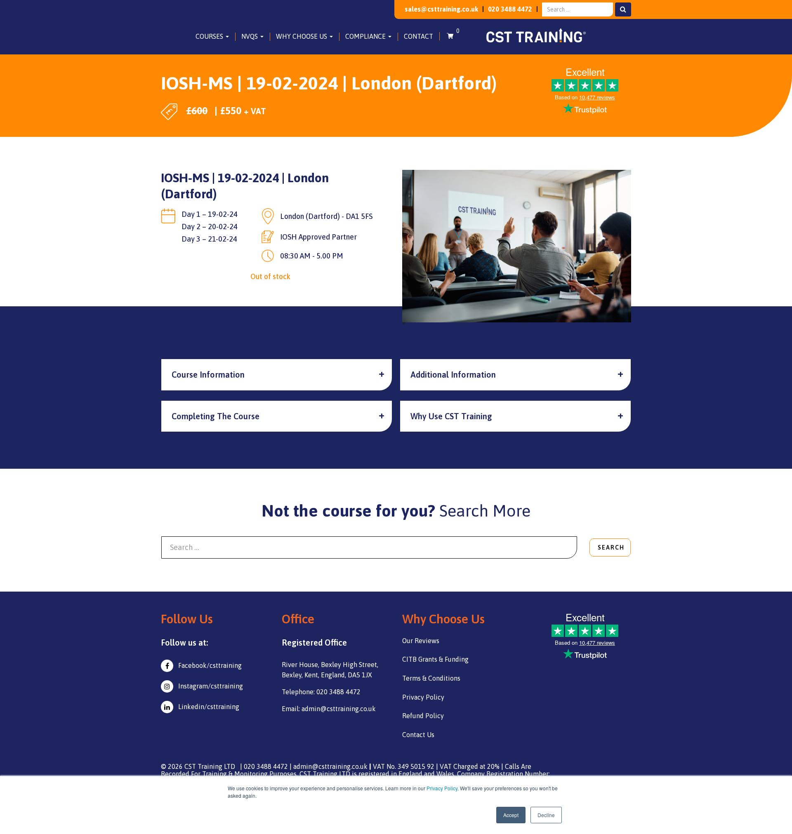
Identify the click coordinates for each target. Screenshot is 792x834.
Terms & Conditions (431, 678)
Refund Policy (423, 715)
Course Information (208, 374)
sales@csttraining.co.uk (441, 9)
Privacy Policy (442, 788)
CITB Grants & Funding (435, 659)
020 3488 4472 (510, 9)
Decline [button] (546, 814)
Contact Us (418, 734)
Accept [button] (511, 814)
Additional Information (453, 374)
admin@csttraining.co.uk (330, 766)
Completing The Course (215, 416)
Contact (418, 36)
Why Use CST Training (451, 416)
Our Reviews (420, 640)
